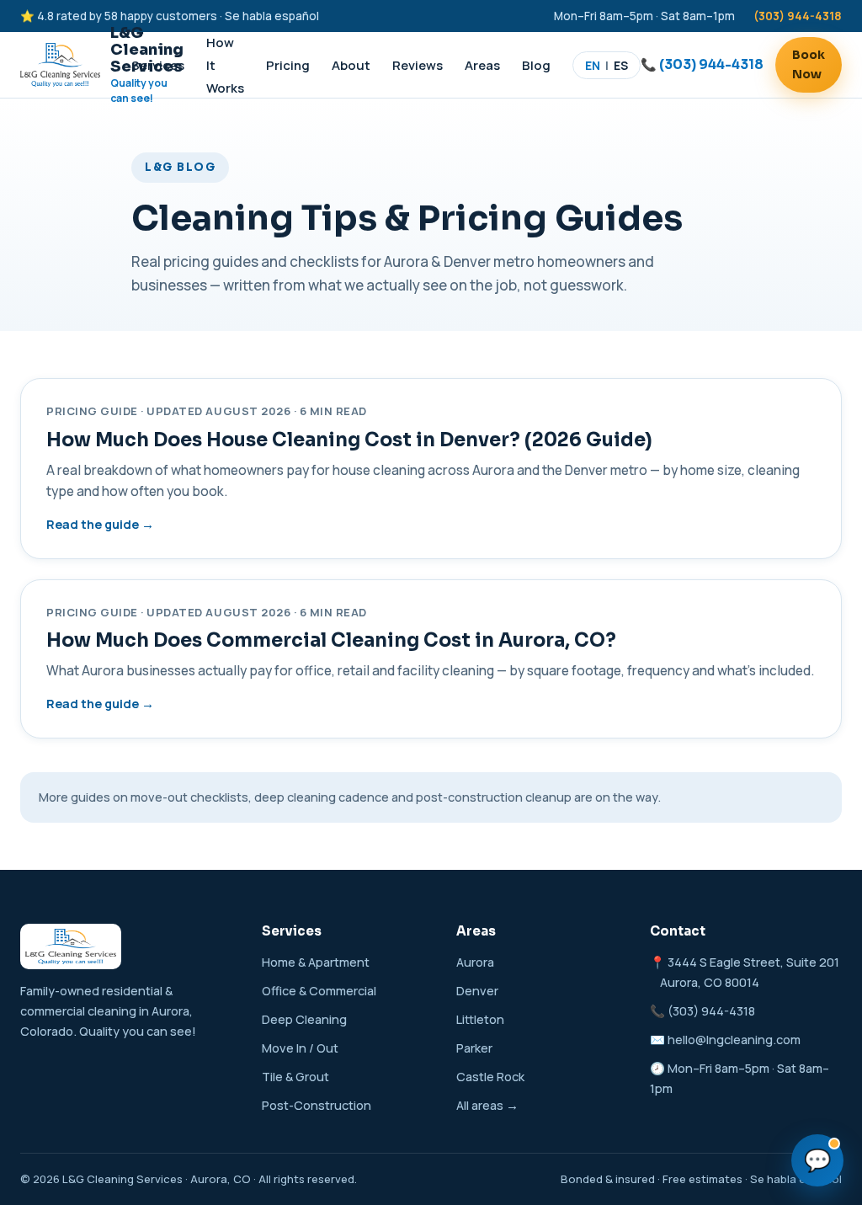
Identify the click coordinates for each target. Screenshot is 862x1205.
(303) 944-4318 (797, 16)
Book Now (808, 64)
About (351, 65)
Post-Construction (316, 1105)
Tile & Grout (295, 1077)
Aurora (475, 962)
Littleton (480, 1019)
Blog (536, 65)
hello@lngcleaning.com (734, 1040)
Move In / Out (300, 1048)
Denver (477, 991)
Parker (474, 1048)
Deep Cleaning (304, 1019)
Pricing (288, 65)
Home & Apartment (316, 962)
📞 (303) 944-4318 (702, 64)
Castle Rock (490, 1077)
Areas (482, 65)
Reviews (417, 65)
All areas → (487, 1105)
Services (157, 65)
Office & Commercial (319, 991)
